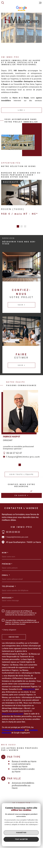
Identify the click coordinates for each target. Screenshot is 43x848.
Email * (6, 573)
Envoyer (14, 635)
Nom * (5, 550)
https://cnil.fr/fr (29, 687)
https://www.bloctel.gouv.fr (12, 712)
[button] (18, 224)
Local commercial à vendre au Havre (21, 763)
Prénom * (7, 562)
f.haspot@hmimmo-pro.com (23, 454)
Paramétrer (21, 832)
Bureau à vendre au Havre (24, 759)
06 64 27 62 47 (14, 451)
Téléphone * (9, 584)
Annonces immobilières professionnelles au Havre (23, 783)
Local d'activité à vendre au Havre (23, 768)
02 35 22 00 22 (13, 530)
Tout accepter (21, 839)
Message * (7, 596)
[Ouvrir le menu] (40, 2)
